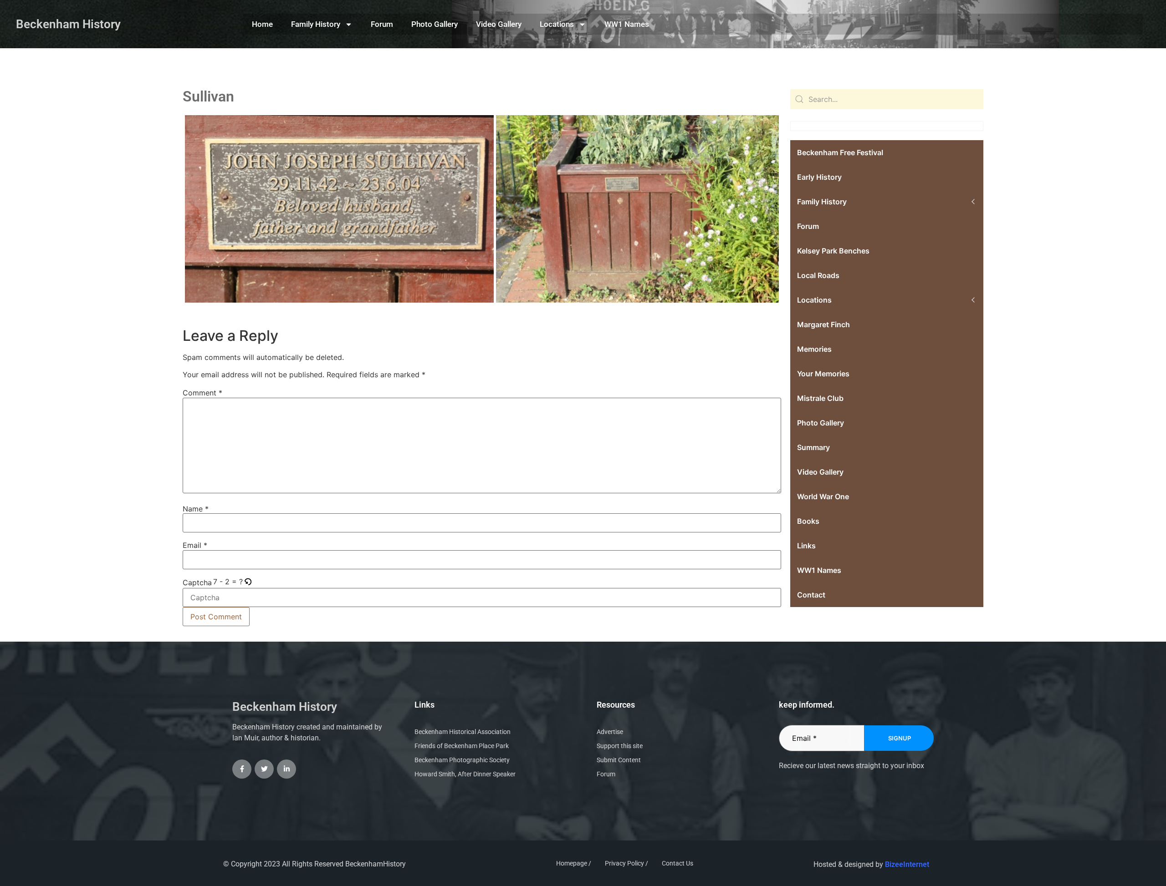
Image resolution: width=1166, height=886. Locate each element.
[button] (248, 582)
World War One (823, 496)
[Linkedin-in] (286, 769)
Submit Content (619, 760)
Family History (315, 24)
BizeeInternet (907, 864)
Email (195, 545)
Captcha (197, 582)
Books (808, 521)
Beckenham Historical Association (462, 731)
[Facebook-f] (241, 769)
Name (196, 508)
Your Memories (823, 373)
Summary (813, 447)
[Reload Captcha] (247, 582)
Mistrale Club (820, 398)
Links (806, 545)
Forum (382, 24)
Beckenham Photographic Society (462, 760)
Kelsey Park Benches (833, 250)
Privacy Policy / (626, 863)
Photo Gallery (434, 24)
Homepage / (573, 863)
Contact (811, 594)
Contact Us (677, 863)
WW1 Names (626, 24)
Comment (202, 392)
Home (262, 24)
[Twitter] (264, 769)
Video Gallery (499, 24)
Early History (819, 177)
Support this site (620, 745)
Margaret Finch (823, 324)
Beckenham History (68, 24)
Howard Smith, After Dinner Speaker (465, 774)
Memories (814, 349)
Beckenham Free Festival (840, 152)
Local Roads (818, 275)
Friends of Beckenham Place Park (461, 745)
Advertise (610, 731)
